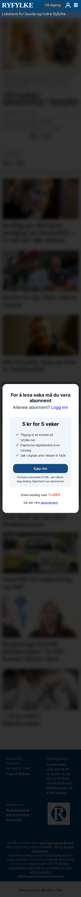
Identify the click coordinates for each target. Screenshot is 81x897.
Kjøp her (40, 468)
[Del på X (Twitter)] (40, 136)
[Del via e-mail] (47, 136)
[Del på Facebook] (33, 136)
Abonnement (17, 815)
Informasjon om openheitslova (40, 876)
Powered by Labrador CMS (40, 890)
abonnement (49, 502)
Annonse (14, 819)
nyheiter (13, 154)
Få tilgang (53, 5)
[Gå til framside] (20, 5)
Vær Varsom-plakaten (56, 843)
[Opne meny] (76, 5)
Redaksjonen (18, 810)
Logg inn (68, 5)
